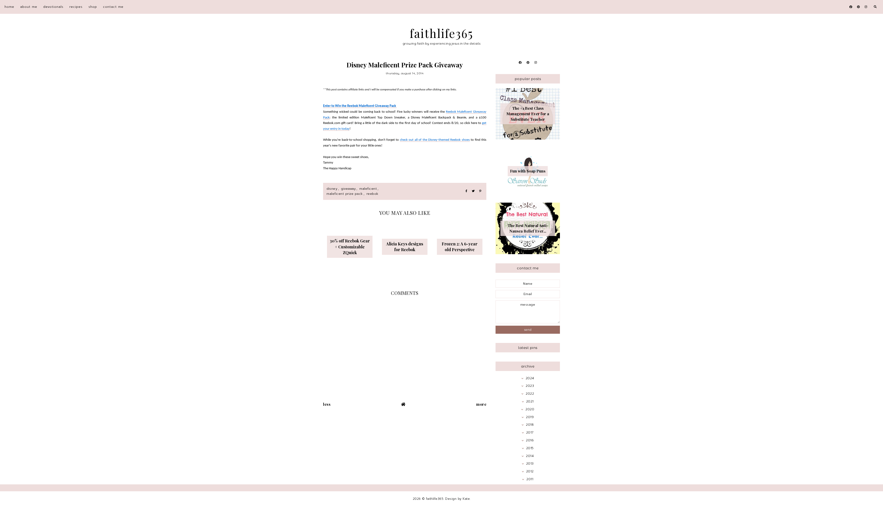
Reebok (372, 193)
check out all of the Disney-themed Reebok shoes (435, 140)
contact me (113, 6)
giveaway (348, 188)
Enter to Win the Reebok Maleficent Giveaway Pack (360, 106)
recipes (76, 6)
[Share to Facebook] (466, 191)
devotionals (53, 6)
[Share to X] (473, 191)
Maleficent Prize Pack (345, 193)
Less (326, 404)
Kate (466, 499)
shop (93, 6)
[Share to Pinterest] (480, 191)
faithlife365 (441, 33)
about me (28, 6)
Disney (332, 188)
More (481, 404)
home (9, 6)
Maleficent (368, 188)
